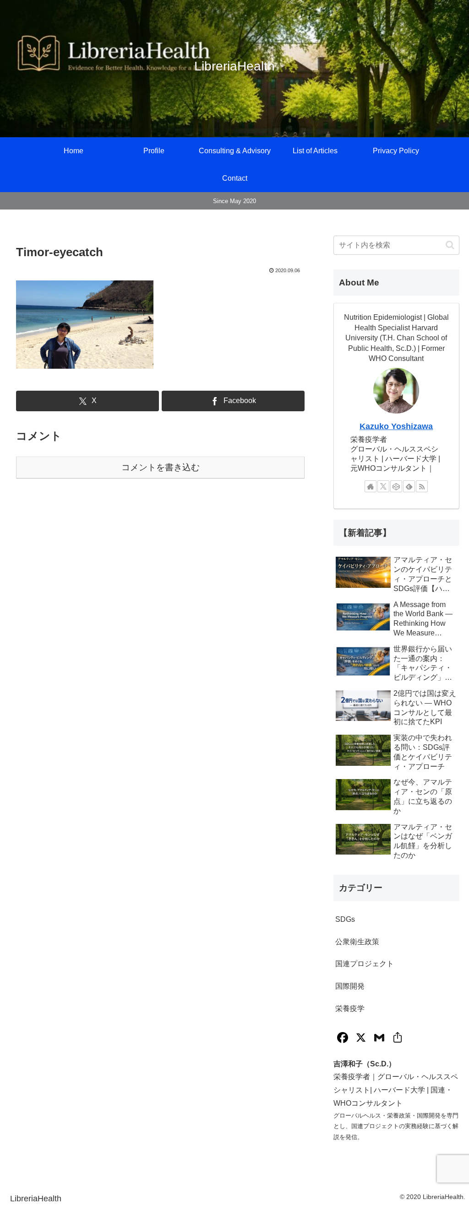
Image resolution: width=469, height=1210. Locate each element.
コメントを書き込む (160, 467)
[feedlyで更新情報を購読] (409, 486)
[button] (450, 245)
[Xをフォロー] (383, 486)
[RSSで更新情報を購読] (422, 486)
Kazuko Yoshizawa (396, 426)
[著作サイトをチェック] (370, 486)
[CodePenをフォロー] (396, 486)
